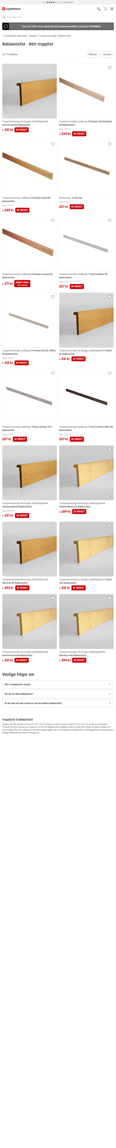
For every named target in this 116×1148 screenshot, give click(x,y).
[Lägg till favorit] (53, 67)
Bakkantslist (64, 35)
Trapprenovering (47, 35)
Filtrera (93, 54)
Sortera (107, 54)
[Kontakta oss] (99, 9)
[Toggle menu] (112, 9)
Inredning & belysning (15, 35)
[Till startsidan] (11, 8)
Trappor (33, 35)
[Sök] (3, 17)
